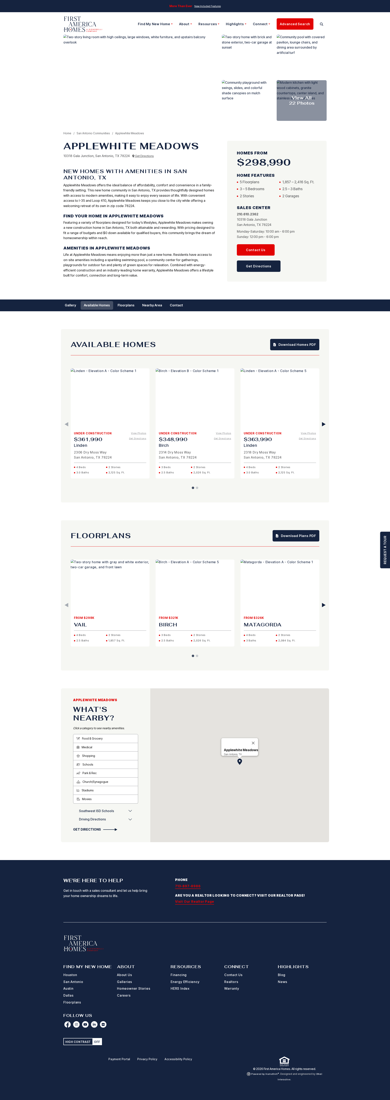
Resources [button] (207, 24)
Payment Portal (119, 1059)
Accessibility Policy (178, 1059)
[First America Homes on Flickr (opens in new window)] (103, 1024)
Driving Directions (92, 819)
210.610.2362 (247, 214)
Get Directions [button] (258, 266)
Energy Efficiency (185, 982)
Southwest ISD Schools (96, 811)
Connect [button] (260, 24)
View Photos (138, 433)
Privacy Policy (147, 1059)
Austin (68, 988)
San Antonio (73, 982)
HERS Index (180, 988)
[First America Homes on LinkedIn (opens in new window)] (94, 1024)
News (282, 982)
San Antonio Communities (93, 133)
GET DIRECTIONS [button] (87, 829)
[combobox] (316, 24)
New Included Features (207, 6)
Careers (124, 995)
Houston (70, 975)
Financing (179, 975)
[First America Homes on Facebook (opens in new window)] (67, 1024)
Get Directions (144, 156)
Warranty (231, 988)
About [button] (184, 24)
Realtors (231, 982)
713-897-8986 (188, 886)
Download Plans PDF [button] (298, 536)
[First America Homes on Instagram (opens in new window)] (76, 1024)
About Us (124, 975)
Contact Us (233, 975)
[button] (322, 24)
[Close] (253, 743)
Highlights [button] (235, 24)
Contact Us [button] (255, 250)
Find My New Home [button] (154, 24)
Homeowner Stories (133, 988)
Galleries (124, 982)
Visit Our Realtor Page (194, 901)
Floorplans (72, 1002)
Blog (281, 975)
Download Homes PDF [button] (297, 345)
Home (67, 133)
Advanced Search (295, 24)
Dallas (68, 995)
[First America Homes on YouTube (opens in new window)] (85, 1024)
